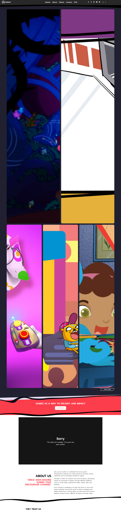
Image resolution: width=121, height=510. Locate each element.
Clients (61, 2)
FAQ (75, 2)
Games (47, 2)
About (54, 2)
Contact (69, 2)
